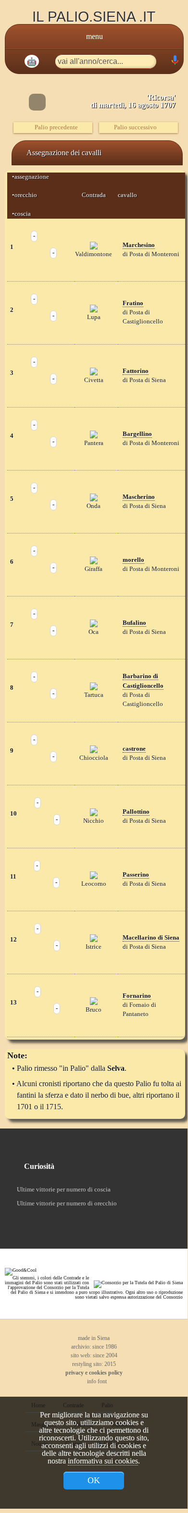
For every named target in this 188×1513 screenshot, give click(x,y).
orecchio (25, 195)
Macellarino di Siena (151, 937)
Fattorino (136, 371)
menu (94, 36)
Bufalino (134, 623)
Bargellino (137, 434)
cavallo (127, 195)
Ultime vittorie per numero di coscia (64, 1189)
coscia (22, 214)
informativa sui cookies (103, 1461)
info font (96, 1381)
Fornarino (137, 995)
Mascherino (139, 497)
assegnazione (33, 177)
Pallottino (136, 811)
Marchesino (139, 245)
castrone (134, 748)
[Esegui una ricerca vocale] (174, 62)
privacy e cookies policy (94, 1372)
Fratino (133, 303)
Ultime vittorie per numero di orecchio (67, 1203)
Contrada (94, 195)
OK (94, 1480)
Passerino (136, 874)
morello (133, 560)
